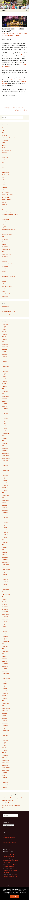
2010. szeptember (6, 708)
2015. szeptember (6, 569)
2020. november (5, 455)
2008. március (5, 782)
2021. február (5, 450)
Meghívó (4, 227)
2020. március (5, 465)
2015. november (5, 564)
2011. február (5, 696)
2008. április (4, 780)
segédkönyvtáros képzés (8, 264)
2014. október (5, 592)
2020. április (4, 463)
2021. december (5, 433)
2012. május (4, 658)
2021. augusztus (5, 436)
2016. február (5, 559)
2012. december (5, 641)
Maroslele (4, 222)
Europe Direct (5, 155)
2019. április (4, 483)
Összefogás (5, 256)
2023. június (4, 401)
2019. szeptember (6, 473)
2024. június (4, 376)
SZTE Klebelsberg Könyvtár (8, 276)
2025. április (4, 356)
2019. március (5, 485)
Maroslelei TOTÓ (6, 803)
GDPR (3, 162)
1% (2, 128)
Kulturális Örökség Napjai (8, 212)
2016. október (5, 542)
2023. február (5, 408)
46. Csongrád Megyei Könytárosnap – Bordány (10, 870)
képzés (3, 182)
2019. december (5, 470)
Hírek (3, 35)
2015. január (4, 584)
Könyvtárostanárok (6, 199)
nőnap (3, 251)
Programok (4, 261)
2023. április (4, 406)
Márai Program (5, 219)
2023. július (4, 398)
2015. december (5, 562)
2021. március (5, 448)
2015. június (4, 572)
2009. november (5, 733)
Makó (3, 217)
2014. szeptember (6, 594)
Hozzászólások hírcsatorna (8, 311)
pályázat (4, 259)
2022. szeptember (6, 416)
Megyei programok (6, 232)
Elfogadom (14, 896)
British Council (5, 140)
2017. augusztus (5, 522)
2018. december (5, 492)
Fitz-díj (3, 160)
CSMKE (19, 33)
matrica (3, 224)
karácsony (4, 180)
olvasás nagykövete (6, 254)
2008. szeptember (6, 767)
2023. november (5, 388)
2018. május (4, 505)
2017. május (4, 527)
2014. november (5, 589)
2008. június (4, 775)
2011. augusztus (5, 681)
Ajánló (3, 130)
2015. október (5, 567)
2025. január (4, 361)
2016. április (4, 554)
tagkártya (4, 281)
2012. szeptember (6, 648)
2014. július (4, 596)
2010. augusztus (5, 710)
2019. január (4, 490)
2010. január (4, 728)
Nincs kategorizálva (9, 35)
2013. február (5, 636)
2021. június (4, 440)
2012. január (4, 668)
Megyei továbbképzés (7, 234)
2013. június (4, 626)
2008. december (5, 760)
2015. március (5, 579)
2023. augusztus (5, 396)
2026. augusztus (5, 324)
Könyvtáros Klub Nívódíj (7, 194)
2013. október (5, 616)
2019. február (5, 488)
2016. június (4, 549)
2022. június (4, 423)
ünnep (3, 291)
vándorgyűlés (5, 296)
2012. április (4, 661)
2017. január (4, 537)
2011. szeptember (6, 678)
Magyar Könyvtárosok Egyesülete (10, 214)
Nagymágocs (5, 239)
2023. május (4, 403)
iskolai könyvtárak (6, 175)
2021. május (4, 443)
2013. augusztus (5, 621)
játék (3, 177)
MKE (3, 236)
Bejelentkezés (5, 306)
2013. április (4, 631)
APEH (3, 132)
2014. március (5, 606)
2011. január (4, 698)
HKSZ (3, 170)
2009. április (4, 750)
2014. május (4, 601)
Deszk (3, 147)
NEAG (3, 241)
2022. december (5, 411)
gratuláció (24, 33)
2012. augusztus (5, 651)
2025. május (4, 354)
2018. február (5, 512)
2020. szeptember (6, 458)
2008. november (5, 762)
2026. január (4, 339)
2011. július (4, 683)
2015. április (4, 577)
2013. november (5, 614)
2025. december (5, 341)
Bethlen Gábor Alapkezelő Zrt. (9, 137)
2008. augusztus (5, 770)
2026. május (4, 332)
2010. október (5, 705)
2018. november (5, 495)
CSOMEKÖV (4, 145)
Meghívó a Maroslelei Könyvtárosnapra (11, 805)
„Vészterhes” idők (21, 110)
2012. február (5, 666)
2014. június (4, 599)
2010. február (5, 725)
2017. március (5, 532)
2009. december (5, 730)
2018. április (4, 507)
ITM (20, 62)
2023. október (5, 391)
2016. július (4, 547)
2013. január (4, 639)
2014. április (4, 604)
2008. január (4, 787)
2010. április (4, 720)
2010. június (4, 715)
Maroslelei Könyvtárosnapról (8, 800)
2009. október (5, 735)
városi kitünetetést (8, 80)
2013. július (4, 624)
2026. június (4, 329)
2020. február (5, 468)
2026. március (5, 336)
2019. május (4, 480)
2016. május (4, 552)
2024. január (4, 386)
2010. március (5, 723)
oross (18, 35)
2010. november (5, 703)
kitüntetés (4, 187)
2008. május (4, 777)
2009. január (4, 757)
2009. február (5, 755)
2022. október (5, 413)
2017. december (5, 515)
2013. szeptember (6, 619)
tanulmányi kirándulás (7, 286)
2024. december (5, 364)
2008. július (4, 772)
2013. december (5, 611)
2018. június (4, 502)
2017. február (5, 535)
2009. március (5, 753)
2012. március (5, 663)
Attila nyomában (5, 807)
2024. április (4, 381)
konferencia (4, 189)
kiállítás (3, 184)
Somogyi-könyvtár (6, 266)
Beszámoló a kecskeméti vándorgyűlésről (12, 798)
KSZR (3, 207)
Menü (3, 10)
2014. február (5, 609)
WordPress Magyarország (8, 314)
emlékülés (4, 152)
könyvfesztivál (5, 192)
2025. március (5, 359)
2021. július (4, 438)
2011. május (4, 688)
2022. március (5, 431)
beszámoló (4, 135)
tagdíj (3, 279)
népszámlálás (5, 246)
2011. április (4, 691)
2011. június (4, 686)
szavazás (4, 269)
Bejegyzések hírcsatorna (8, 309)
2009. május (4, 748)
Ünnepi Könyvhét (6, 293)
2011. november (5, 673)
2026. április (4, 334)
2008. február (5, 785)
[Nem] (27, 893)
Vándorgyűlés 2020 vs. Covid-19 (12, 108)
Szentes (4, 271)
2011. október (5, 676)
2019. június (4, 478)
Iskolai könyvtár (5, 172)
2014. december (5, 587)
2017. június (4, 525)
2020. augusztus (5, 460)
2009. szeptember (6, 738)
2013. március (5, 634)
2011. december (5, 671)
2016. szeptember (6, 544)
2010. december (5, 700)
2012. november (5, 644)
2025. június (4, 351)
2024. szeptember (6, 369)
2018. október (5, 497)
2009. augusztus (5, 740)
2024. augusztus (5, 371)
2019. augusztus (5, 475)
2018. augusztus (5, 500)
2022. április (4, 428)
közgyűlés (4, 204)
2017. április (4, 530)
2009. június (4, 745)
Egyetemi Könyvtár (6, 150)
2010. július (4, 713)
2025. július (4, 349)
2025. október (5, 344)
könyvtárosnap (5, 197)
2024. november (5, 366)
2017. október (5, 517)
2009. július (4, 743)
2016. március (5, 557)
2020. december (5, 453)
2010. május (4, 718)
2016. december (5, 540)
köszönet (4, 202)
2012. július (4, 653)
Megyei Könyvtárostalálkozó (8, 229)
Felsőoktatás (5, 157)
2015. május (4, 574)
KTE (2, 209)
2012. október (5, 646)
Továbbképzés (5, 288)
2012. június (4, 656)
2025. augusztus (5, 346)
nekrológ (4, 244)
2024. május (4, 379)
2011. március (5, 693)
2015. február (5, 582)
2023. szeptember (6, 393)
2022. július (4, 421)
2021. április (4, 445)
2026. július (4, 327)
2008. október (5, 765)
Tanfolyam (4, 284)
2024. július (4, 374)
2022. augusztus (5, 418)
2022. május (4, 426)
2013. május (4, 629)
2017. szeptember (6, 520)
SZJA (3, 274)
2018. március (5, 510)
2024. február (5, 384)
